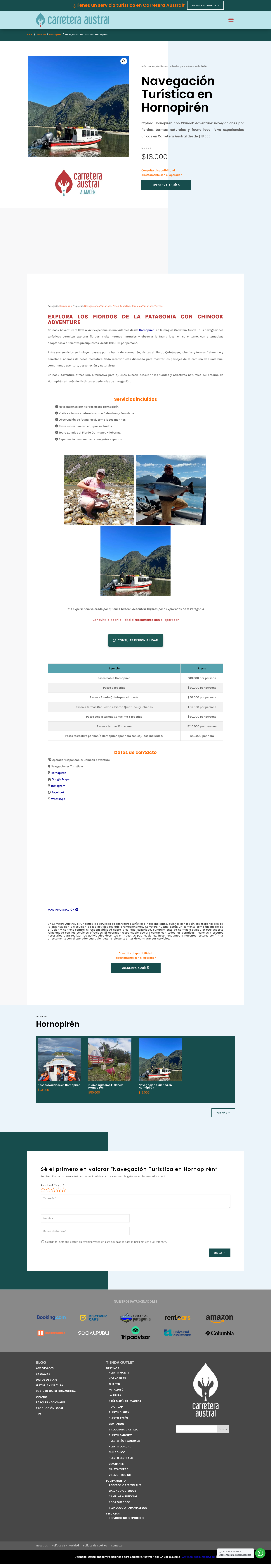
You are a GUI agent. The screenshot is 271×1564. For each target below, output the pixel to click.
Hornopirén (55, 34)
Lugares (42, 1396)
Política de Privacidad (65, 1545)
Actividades (45, 1368)
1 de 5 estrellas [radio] (43, 1190)
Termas (158, 306)
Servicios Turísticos (142, 306)
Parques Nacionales (50, 1402)
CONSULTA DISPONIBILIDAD (138, 640)
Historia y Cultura (49, 1385)
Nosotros (42, 1545)
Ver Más (221, 1112)
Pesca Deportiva (121, 306)
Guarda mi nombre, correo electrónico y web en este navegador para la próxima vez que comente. (106, 1242)
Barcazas (43, 1374)
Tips (39, 1413)
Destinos (41, 34)
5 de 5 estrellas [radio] (63, 1190)
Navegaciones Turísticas (97, 306)
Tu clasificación (54, 1185)
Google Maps (61, 779)
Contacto (117, 1545)
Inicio (30, 34)
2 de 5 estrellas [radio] (48, 1190)
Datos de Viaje (46, 1379)
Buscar (223, 1429)
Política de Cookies (95, 1545)
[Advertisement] (135, 243)
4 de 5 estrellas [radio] (58, 1190)
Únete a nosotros (204, 5)
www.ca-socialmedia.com (199, 1556)
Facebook (58, 792)
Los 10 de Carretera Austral (56, 1391)
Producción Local (49, 1408)
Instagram (58, 785)
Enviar (218, 1253)
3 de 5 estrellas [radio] (53, 1190)
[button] (123, 61)
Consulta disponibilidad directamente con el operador (136, 620)
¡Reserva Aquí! (165, 185)
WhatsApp (58, 799)
